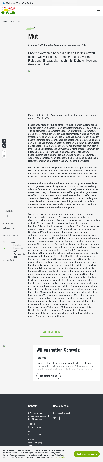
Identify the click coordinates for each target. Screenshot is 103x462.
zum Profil (10, 260)
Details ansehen (60, 457)
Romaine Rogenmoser (55, 45)
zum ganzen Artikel (48, 375)
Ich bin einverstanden (87, 454)
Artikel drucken (9, 235)
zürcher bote (9, 228)
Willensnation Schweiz (58, 350)
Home (5, 22)
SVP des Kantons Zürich (20, 3)
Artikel (13, 22)
